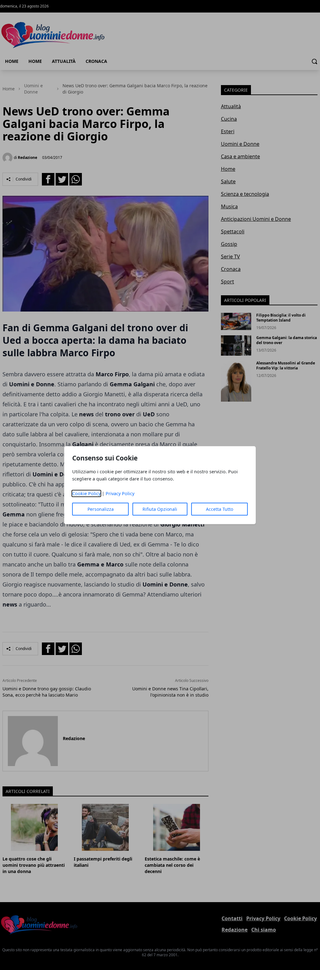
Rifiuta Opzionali (159, 509)
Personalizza (101, 509)
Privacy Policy (120, 493)
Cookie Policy (86, 493)
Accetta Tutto (219, 509)
